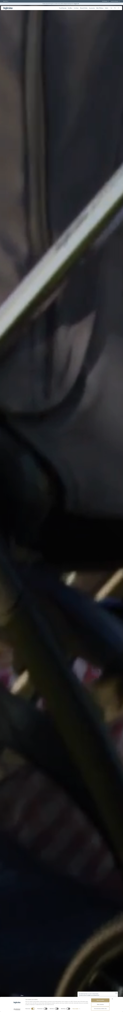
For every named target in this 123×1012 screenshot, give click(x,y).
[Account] (118, 8)
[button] (111, 8)
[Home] (7, 8)
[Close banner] (112, 998)
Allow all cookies (100, 1000)
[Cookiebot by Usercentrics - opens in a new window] (17, 1009)
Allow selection (100, 1004)
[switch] (45, 1009)
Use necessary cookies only (100, 1008)
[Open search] (115, 8)
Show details (75, 1008)
